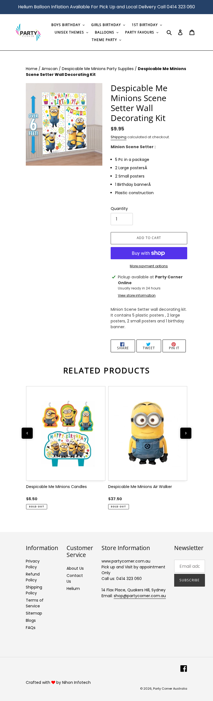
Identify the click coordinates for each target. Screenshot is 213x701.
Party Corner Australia (170, 688)
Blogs (31, 620)
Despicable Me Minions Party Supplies (98, 68)
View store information (137, 295)
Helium (73, 588)
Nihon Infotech (76, 682)
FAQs (31, 627)
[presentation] (27, 433)
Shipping (118, 137)
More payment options (149, 266)
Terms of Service (35, 603)
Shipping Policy (34, 590)
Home (32, 68)
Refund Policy (33, 577)
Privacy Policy (33, 564)
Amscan (50, 68)
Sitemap (34, 613)
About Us (75, 568)
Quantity (119, 208)
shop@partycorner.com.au (140, 596)
